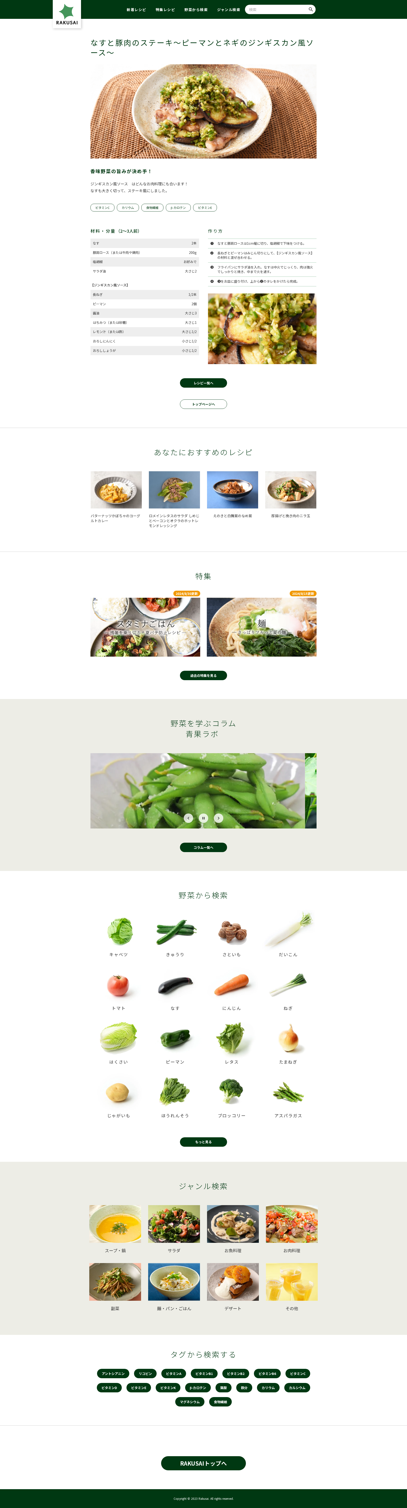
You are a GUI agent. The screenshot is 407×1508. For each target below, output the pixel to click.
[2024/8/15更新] (262, 627)
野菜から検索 (196, 9)
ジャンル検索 (228, 9)
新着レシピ (136, 9)
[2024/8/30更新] (145, 627)
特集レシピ (165, 9)
